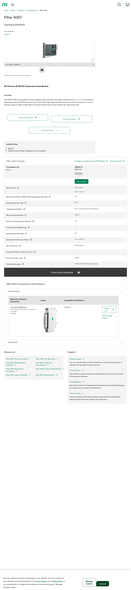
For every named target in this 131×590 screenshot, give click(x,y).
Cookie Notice (57, 581)
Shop (13, 10)
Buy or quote (81, 181)
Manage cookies (89, 582)
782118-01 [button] (7, 34)
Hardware (21, 10)
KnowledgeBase (75, 382)
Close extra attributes (62, 272)
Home (6, 10)
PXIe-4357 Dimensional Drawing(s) (14, 370)
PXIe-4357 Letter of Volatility (16, 375)
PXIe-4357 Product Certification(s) (48, 369)
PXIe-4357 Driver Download (16, 359)
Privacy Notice (41, 581)
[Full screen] (93, 60)
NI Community (75, 370)
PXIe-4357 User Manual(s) (45, 359)
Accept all (102, 583)
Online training (75, 393)
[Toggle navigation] (17, 4)
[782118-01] (42, 70)
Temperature (32, 10)
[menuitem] (119, 5)
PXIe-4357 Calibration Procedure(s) (44, 363)
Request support (76, 359)
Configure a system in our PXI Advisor (89, 161)
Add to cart (106, 309)
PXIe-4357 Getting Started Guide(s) (16, 363)
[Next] (62, 70)
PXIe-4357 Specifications (45, 375)
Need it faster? (79, 192)
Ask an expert (116, 161)
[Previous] (38, 70)
